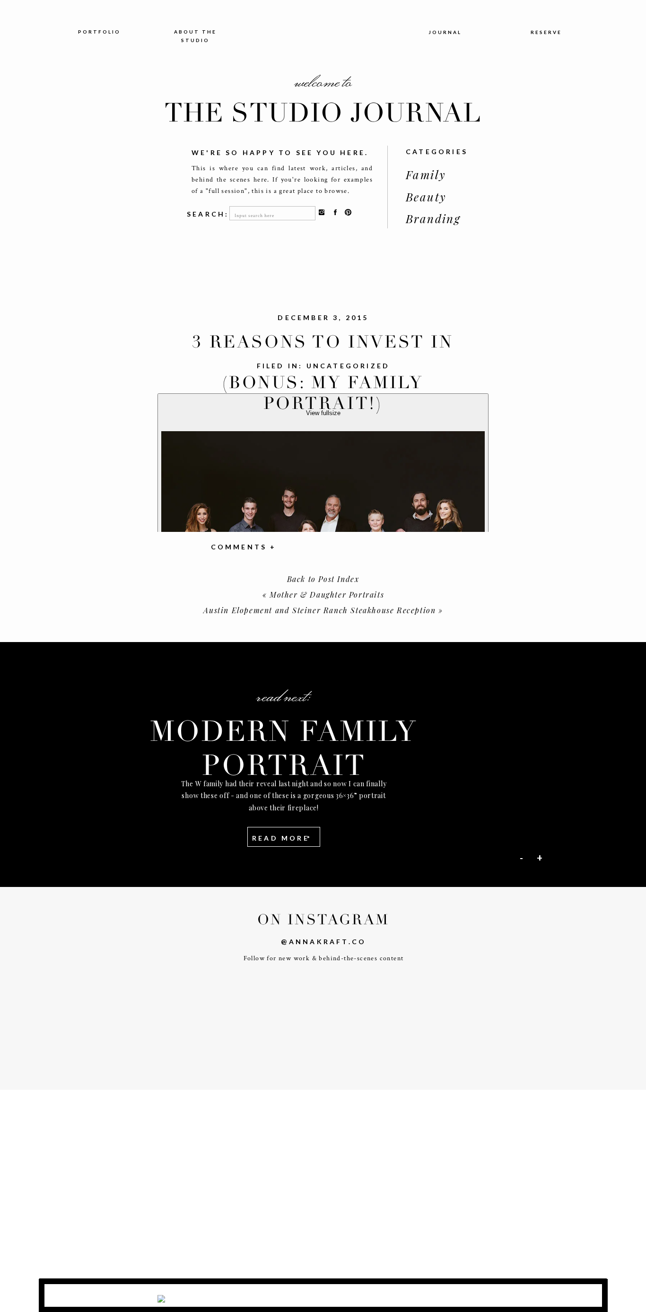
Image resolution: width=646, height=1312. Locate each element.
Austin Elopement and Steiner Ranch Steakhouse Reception (319, 610)
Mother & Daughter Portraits (327, 595)
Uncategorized (348, 366)
